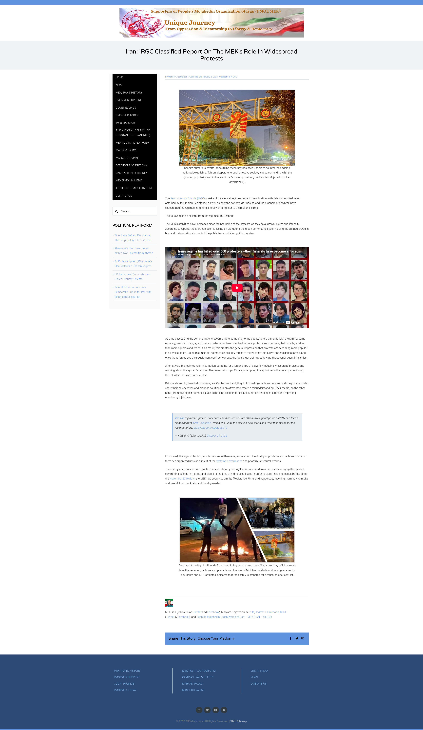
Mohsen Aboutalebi (177, 77)
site (252, 612)
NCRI (283, 612)
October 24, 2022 (217, 435)
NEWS (234, 77)
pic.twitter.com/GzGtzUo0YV (210, 427)
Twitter (197, 612)
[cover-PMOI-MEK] (211, 9)
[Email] (303, 638)
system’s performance (229, 461)
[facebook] (199, 710)
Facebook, (273, 612)
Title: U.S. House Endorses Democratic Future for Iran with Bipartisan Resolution (133, 292)
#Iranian (179, 418)
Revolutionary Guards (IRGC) (188, 198)
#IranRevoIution (202, 422)
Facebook (213, 612)
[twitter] (207, 710)
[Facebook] (291, 638)
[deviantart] (224, 710)
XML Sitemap (238, 721)
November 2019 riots (182, 478)
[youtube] (215, 710)
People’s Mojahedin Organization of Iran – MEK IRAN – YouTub (234, 616)
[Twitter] (297, 638)
